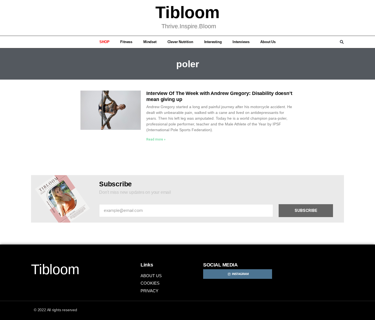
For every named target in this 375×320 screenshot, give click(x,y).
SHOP (104, 42)
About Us (267, 42)
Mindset (149, 42)
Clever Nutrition (180, 42)
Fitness (126, 42)
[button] (33, 42)
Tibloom (187, 12)
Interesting (213, 42)
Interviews (241, 42)
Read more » (156, 139)
